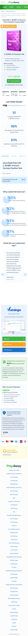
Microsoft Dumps (14, 612)
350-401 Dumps (14, 577)
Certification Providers (14, 470)
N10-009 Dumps (14, 560)
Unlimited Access (14, 484)
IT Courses (14, 567)
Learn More (8, 344)
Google (4, 7)
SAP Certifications (10, 11)
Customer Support (7, 454)
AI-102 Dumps (14, 550)
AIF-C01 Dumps (14, 546)
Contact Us (14, 525)
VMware (18, 7)
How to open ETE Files (14, 313)
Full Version (8, 350)
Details (23, 179)
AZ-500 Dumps (14, 480)
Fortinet (11, 7)
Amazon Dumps (14, 629)
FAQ (14, 511)
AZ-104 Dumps (14, 504)
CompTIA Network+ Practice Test (14, 487)
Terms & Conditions (14, 553)
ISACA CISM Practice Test (14, 598)
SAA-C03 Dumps (14, 494)
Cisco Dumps (14, 619)
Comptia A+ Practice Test (14, 501)
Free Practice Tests (14, 595)
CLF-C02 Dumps (14, 477)
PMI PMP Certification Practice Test (14, 570)
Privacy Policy (14, 539)
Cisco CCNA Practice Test (14, 529)
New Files (14, 626)
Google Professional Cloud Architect (14, 584)
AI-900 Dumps (14, 508)
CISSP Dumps (14, 602)
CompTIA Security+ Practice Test (14, 473)
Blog (14, 498)
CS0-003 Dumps (14, 591)
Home (2, 11)
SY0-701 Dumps (14, 518)
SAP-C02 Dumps (14, 532)
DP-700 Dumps (14, 522)
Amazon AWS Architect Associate (14, 556)
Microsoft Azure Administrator (14, 515)
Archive (14, 622)
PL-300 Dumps (14, 563)
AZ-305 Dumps (14, 536)
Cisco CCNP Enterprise (14, 543)
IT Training (14, 581)
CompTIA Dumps (14, 615)
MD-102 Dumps (14, 588)
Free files (14, 608)
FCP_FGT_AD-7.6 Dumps (14, 605)
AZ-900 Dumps (14, 574)
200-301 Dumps (14, 491)
